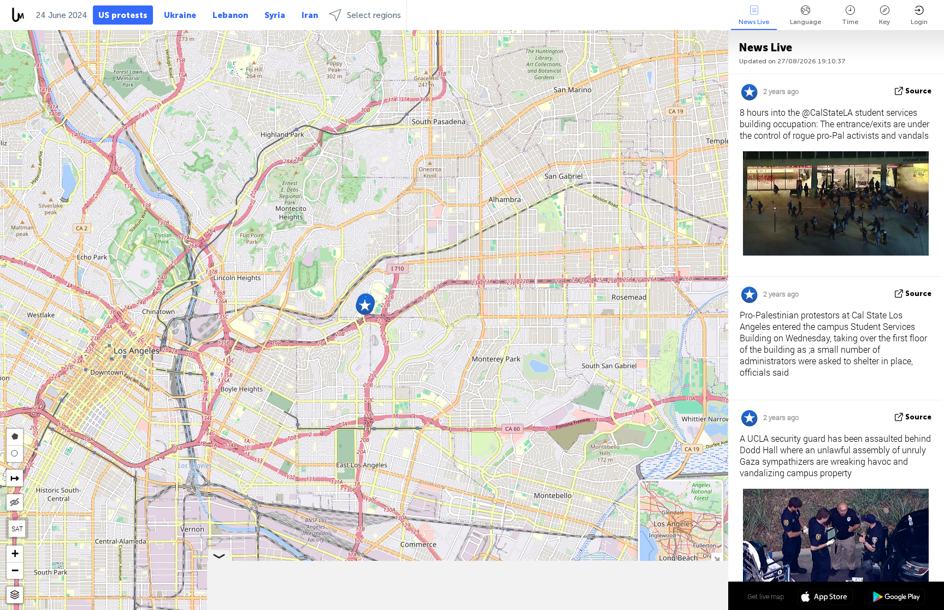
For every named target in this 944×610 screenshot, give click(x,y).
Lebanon (230, 15)
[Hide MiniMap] (716, 558)
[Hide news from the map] (15, 502)
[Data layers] (15, 595)
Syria (274, 15)
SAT (17, 528)
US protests (123, 15)
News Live (754, 22)
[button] (364, 305)
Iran (310, 15)
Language (805, 22)
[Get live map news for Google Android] (896, 598)
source (918, 91)
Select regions (374, 15)
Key (884, 22)
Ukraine (180, 15)
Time (850, 22)
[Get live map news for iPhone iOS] (825, 598)
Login (919, 22)
